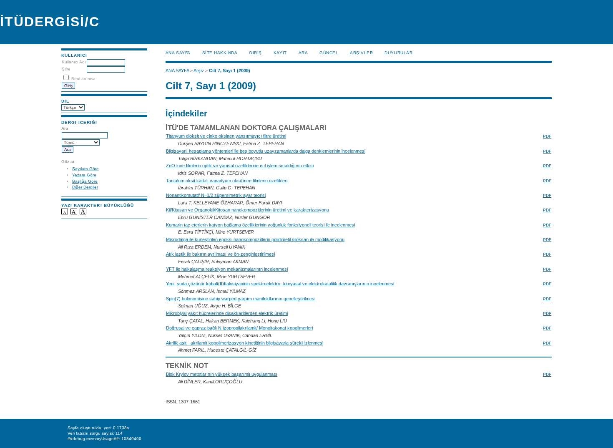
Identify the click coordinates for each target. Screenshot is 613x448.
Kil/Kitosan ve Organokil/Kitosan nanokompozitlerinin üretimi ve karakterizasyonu (247, 209)
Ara (303, 52)
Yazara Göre (84, 175)
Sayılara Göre (85, 168)
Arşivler (361, 52)
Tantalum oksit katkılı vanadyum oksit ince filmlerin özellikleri (226, 180)
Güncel (328, 52)
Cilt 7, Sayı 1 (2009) (229, 70)
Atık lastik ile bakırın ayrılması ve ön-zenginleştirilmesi (220, 254)
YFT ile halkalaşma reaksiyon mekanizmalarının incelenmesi (227, 269)
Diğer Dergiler (85, 187)
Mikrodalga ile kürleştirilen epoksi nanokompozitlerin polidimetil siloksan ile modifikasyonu (255, 239)
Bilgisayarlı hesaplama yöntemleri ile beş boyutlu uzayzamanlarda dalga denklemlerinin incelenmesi (265, 151)
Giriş (255, 52)
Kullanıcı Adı (74, 62)
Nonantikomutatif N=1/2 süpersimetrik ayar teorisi (216, 195)
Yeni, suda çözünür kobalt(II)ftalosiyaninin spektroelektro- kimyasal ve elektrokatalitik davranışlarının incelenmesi (280, 283)
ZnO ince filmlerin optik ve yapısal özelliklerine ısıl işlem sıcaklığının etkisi (240, 165)
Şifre (66, 69)
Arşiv (198, 70)
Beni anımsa (83, 78)
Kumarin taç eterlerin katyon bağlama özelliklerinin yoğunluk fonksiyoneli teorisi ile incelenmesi (260, 224)
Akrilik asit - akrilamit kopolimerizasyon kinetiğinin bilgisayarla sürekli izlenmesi (244, 342)
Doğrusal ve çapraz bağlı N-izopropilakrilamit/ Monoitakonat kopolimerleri (239, 327)
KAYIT (280, 52)
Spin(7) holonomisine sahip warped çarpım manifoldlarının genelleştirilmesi (240, 298)
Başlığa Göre (85, 181)
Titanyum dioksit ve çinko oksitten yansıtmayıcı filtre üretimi (226, 135)
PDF (547, 136)
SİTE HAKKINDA (220, 52)
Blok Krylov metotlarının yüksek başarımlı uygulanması (221, 374)
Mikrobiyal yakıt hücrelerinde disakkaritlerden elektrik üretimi (227, 313)
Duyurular (398, 52)
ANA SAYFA (178, 52)
